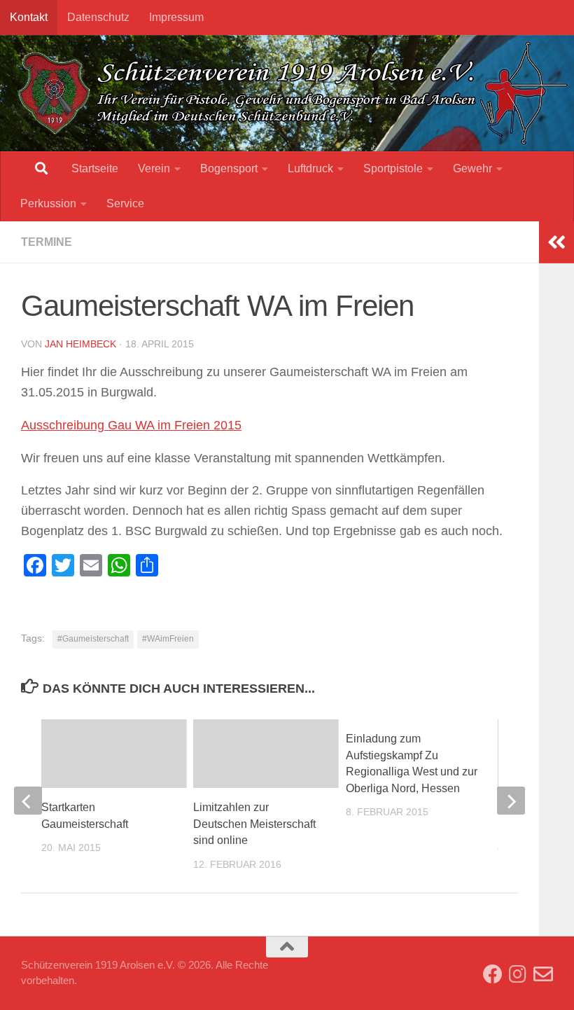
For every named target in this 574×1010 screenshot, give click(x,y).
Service (125, 203)
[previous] (28, 801)
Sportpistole (393, 168)
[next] (511, 801)
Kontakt (29, 17)
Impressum (176, 17)
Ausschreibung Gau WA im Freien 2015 (131, 425)
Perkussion (48, 203)
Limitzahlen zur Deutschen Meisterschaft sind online (254, 823)
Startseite (94, 168)
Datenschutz (98, 17)
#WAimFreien (168, 639)
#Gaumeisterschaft (93, 639)
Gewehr (472, 168)
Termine (46, 242)
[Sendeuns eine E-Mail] (543, 974)
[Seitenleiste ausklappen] (556, 242)
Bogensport (229, 168)
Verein (154, 168)
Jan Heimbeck (80, 344)
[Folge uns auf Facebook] (493, 974)
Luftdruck (310, 168)
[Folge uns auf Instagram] (518, 974)
